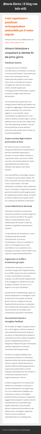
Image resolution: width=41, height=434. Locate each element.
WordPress (14, 430)
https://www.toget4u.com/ (14, 42)
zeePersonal (25, 430)
